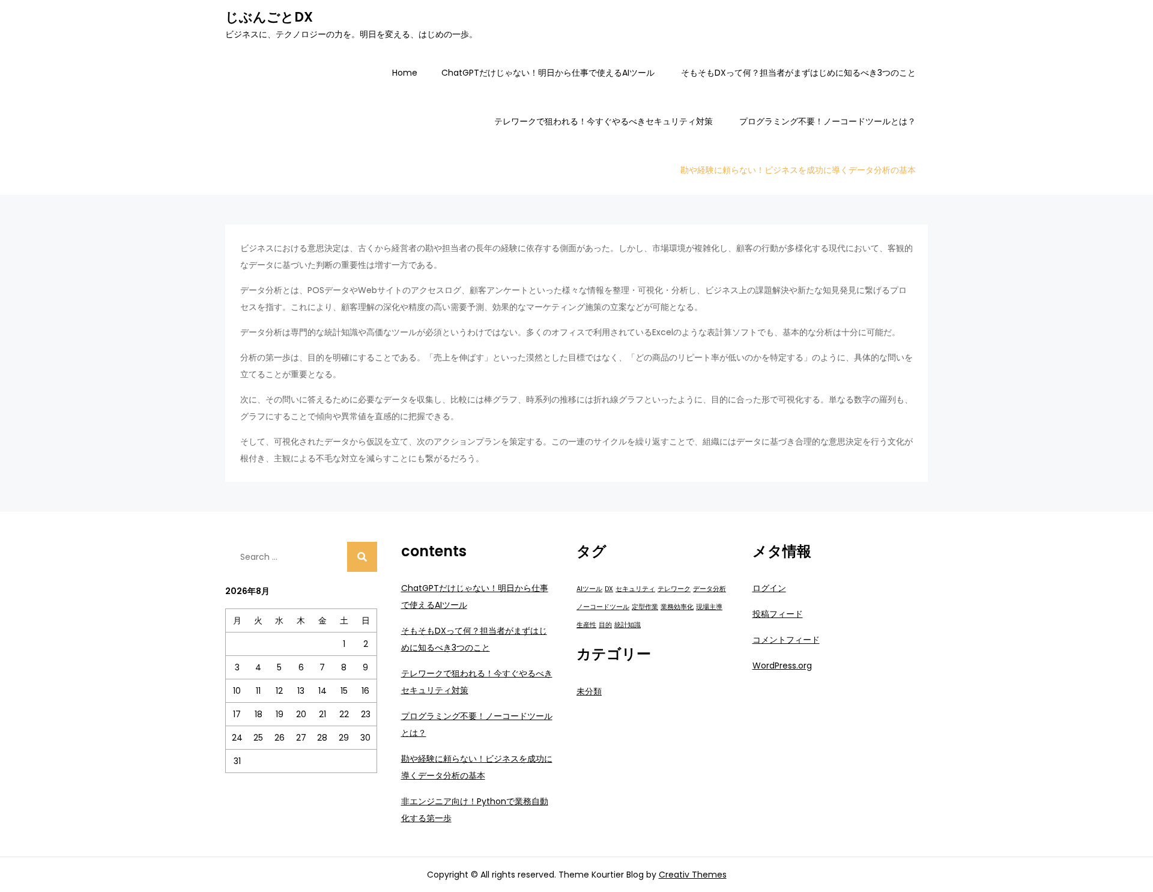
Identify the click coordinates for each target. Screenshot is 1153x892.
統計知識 (627, 625)
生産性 (586, 625)
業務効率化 (677, 606)
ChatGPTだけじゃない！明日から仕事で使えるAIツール (548, 73)
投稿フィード (777, 614)
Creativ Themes (693, 875)
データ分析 (709, 588)
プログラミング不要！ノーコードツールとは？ (827, 121)
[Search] (362, 557)
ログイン (769, 588)
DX (609, 588)
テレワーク (674, 588)
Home (404, 73)
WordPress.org (782, 666)
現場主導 (709, 606)
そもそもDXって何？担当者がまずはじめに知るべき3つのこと (798, 73)
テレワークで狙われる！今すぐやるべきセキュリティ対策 (603, 121)
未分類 (589, 691)
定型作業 (645, 606)
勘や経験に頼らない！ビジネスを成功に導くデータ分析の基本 (798, 170)
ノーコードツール (602, 606)
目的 (605, 625)
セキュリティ (635, 588)
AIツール (589, 588)
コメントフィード (786, 640)
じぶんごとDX (269, 17)
